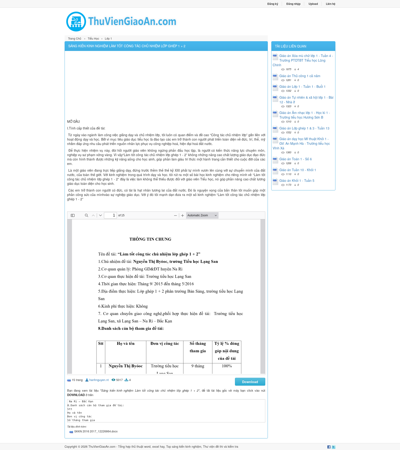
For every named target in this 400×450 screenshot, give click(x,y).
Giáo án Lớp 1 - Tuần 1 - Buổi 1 (302, 86)
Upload (313, 4)
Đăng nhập (293, 4)
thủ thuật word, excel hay (147, 446)
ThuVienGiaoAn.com (101, 446)
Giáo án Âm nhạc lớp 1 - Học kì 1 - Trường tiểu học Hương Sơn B (304, 115)
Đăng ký (272, 4)
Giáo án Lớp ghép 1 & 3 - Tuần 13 (304, 128)
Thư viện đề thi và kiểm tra (220, 446)
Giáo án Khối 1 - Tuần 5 (296, 180)
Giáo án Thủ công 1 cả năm (299, 75)
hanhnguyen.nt (99, 380)
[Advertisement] (166, 85)
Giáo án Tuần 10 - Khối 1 (297, 169)
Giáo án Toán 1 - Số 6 (295, 159)
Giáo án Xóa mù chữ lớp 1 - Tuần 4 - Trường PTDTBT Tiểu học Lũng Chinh (303, 60)
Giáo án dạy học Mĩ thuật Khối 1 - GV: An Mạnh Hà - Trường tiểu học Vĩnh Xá (301, 143)
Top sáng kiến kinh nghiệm (183, 446)
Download (250, 381)
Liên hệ (330, 4)
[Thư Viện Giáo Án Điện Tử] (132, 21)
